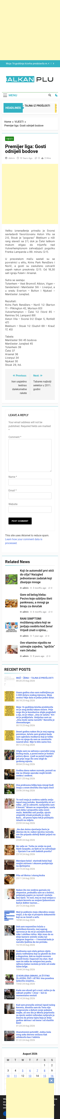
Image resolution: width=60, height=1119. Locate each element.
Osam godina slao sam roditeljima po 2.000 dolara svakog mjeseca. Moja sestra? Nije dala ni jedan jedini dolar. (35, 695)
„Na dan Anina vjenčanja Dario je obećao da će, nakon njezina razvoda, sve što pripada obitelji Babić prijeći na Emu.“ (36, 833)
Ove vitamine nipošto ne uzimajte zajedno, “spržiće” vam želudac (37, 646)
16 (52, 1075)
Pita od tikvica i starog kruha (30, 875)
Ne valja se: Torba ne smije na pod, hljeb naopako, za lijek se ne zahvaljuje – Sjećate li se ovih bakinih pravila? (36, 849)
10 (8, 1075)
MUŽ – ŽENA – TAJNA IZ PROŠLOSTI (25, 105)
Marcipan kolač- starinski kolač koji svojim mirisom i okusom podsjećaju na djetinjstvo (34, 863)
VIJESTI (9, 138)
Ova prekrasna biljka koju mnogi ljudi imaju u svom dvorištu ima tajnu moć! (35, 786)
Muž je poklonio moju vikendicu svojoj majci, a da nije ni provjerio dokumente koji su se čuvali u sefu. (35, 914)
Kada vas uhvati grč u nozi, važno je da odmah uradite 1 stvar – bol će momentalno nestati (35, 993)
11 (15, 1075)
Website (12, 504)
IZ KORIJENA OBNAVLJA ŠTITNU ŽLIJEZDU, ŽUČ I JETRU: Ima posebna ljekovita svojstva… (35, 978)
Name (12, 476)
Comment (14, 437)
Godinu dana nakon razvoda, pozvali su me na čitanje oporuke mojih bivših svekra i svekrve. (36, 773)
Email (12, 490)
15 (44, 1075)
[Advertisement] (30, 1098)
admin (11, 158)
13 (29, 1075)
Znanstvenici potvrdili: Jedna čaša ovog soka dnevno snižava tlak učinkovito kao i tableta (33, 1034)
